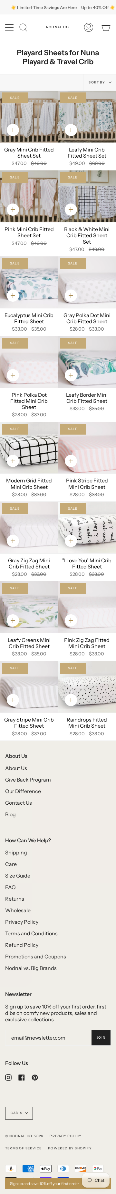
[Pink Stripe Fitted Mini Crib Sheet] (87, 448)
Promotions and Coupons (35, 956)
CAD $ (16, 1113)
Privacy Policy (21, 922)
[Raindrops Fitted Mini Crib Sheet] (87, 687)
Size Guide (17, 875)
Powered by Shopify (70, 1148)
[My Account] (88, 27)
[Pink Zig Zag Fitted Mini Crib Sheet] (87, 607)
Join (101, 1037)
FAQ (10, 887)
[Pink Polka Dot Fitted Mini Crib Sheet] (29, 362)
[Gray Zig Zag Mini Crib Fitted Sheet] (29, 527)
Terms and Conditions (31, 933)
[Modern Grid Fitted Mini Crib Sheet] (29, 448)
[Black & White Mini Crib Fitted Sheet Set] (87, 196)
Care (11, 864)
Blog (10, 814)
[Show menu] (10, 27)
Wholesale (18, 910)
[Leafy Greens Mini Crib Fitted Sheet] (29, 607)
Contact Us (18, 803)
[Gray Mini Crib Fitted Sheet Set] (29, 117)
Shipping (16, 852)
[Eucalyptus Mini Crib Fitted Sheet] (29, 282)
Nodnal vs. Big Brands (31, 968)
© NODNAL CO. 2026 (24, 1136)
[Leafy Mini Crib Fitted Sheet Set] (87, 117)
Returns (14, 899)
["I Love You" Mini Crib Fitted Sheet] (87, 527)
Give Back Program (28, 779)
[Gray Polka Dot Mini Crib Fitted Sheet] (87, 282)
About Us (16, 768)
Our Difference (23, 791)
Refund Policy (21, 945)
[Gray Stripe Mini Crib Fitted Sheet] (29, 687)
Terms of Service (23, 1148)
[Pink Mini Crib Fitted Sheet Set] (29, 196)
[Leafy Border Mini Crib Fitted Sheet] (87, 362)
